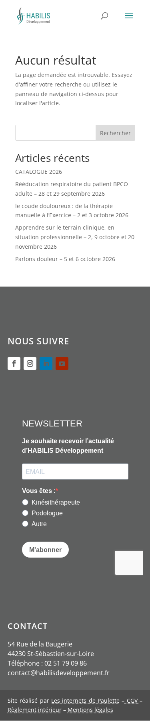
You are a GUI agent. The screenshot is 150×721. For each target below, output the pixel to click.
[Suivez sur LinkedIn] (46, 363)
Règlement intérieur (35, 709)
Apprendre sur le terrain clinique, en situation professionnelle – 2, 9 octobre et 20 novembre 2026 (74, 237)
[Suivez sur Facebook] (14, 363)
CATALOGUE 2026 (38, 171)
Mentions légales (90, 709)
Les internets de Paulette (85, 700)
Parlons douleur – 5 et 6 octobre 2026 (65, 259)
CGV (132, 700)
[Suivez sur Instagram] (30, 363)
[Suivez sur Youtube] (62, 363)
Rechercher (115, 133)
